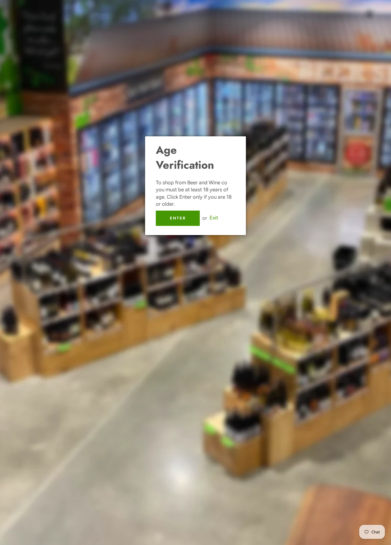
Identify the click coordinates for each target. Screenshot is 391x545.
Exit (214, 218)
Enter (178, 218)
